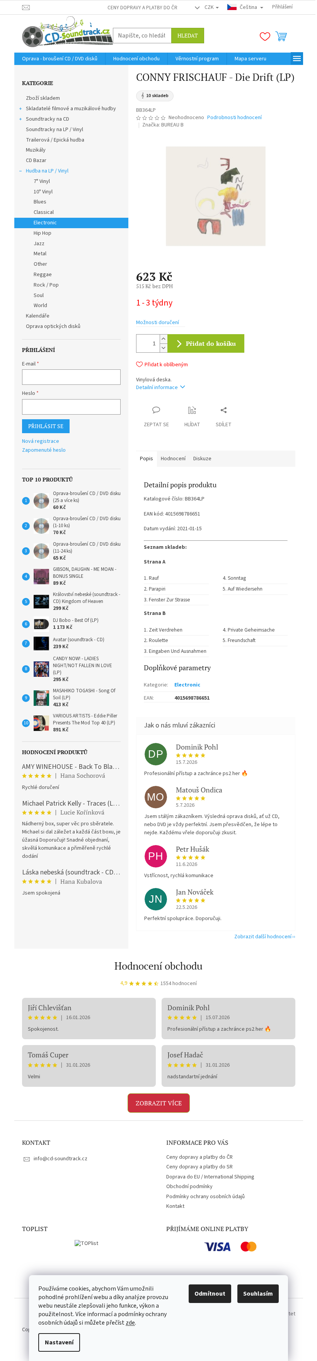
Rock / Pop (46, 285)
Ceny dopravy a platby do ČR (142, 7)
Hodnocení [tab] (173, 459)
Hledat (187, 35)
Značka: (163, 125)
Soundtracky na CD (47, 119)
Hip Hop (42, 233)
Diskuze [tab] (202, 459)
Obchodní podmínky (189, 1186)
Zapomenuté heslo (44, 450)
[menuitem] (59, 59)
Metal (40, 254)
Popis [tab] (146, 459)
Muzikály (36, 150)
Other (40, 264)
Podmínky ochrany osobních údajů (205, 1196)
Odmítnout (209, 1293)
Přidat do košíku (211, 343)
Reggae (43, 274)
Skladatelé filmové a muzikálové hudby (71, 109)
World (40, 305)
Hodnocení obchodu (158, 965)
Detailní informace (157, 387)
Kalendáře (37, 316)
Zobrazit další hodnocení (262, 937)
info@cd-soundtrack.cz (60, 1159)
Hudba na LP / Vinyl (47, 171)
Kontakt (175, 1206)
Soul (39, 295)
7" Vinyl (42, 181)
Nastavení (59, 1342)
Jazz (39, 244)
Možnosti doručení (157, 322)
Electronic (45, 223)
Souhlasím (258, 1293)
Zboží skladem (43, 98)
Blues (40, 202)
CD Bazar (36, 160)
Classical (44, 212)
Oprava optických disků (53, 326)
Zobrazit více (159, 1103)
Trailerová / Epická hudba (55, 140)
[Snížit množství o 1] (163, 347)
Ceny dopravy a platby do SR (199, 1167)
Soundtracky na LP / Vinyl (54, 129)
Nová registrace (40, 441)
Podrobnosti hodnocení (234, 117)
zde (130, 1322)
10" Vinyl (43, 192)
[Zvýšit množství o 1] (163, 339)
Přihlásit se (45, 426)
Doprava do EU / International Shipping (210, 1177)
